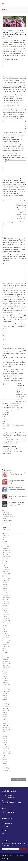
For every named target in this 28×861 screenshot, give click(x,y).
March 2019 (5, 678)
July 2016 (5, 737)
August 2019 (6, 669)
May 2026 (5, 541)
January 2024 (6, 594)
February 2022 (6, 618)
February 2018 (6, 703)
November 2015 (6, 752)
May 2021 (5, 629)
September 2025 (7, 556)
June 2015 (5, 759)
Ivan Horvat (5, 518)
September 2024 (7, 578)
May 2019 (5, 674)
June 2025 (5, 562)
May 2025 (5, 563)
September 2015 (7, 753)
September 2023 (7, 601)
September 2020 (7, 644)
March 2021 (5, 633)
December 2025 (6, 550)
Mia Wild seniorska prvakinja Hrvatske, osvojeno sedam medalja (16, 482)
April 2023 (5, 610)
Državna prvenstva (7, 514)
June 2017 (5, 716)
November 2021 (6, 622)
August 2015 (6, 755)
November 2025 (6, 552)
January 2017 (6, 725)
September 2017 (7, 710)
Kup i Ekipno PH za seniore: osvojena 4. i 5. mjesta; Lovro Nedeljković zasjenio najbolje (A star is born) (14, 33)
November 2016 (6, 729)
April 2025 (5, 565)
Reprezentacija (6, 529)
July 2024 (5, 582)
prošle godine (17, 111)
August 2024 (6, 580)
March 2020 (5, 656)
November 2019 (6, 663)
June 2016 (5, 738)
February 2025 (6, 569)
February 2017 (6, 723)
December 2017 (6, 706)
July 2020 (5, 648)
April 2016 (5, 742)
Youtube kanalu (22, 441)
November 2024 (6, 575)
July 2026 (5, 537)
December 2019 (6, 661)
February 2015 (6, 767)
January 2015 (6, 768)
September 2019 (7, 667)
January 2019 (6, 682)
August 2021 (6, 624)
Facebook (5, 826)
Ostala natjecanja (7, 524)
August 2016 (6, 735)
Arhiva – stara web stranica (18, 779)
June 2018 (5, 695)
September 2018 (7, 689)
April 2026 (5, 543)
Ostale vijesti (6, 525)
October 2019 (6, 665)
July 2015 (5, 757)
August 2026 (6, 535)
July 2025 (5, 560)
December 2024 (6, 573)
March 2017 (5, 721)
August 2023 (6, 603)
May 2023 (5, 609)
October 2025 (6, 554)
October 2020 (6, 642)
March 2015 (5, 765)
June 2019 (5, 673)
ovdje (19, 432)
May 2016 (5, 740)
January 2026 (6, 548)
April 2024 (5, 588)
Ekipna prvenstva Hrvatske (9, 516)
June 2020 (5, 650)
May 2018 (5, 697)
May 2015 (5, 761)
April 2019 (5, 676)
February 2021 (6, 635)
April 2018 (5, 699)
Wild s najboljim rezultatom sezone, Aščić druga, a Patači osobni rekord (16, 504)
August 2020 (6, 646)
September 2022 (7, 614)
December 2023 (6, 595)
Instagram (5, 830)
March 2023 (5, 612)
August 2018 (6, 691)
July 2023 (5, 605)
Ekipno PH (7, 437)
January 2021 (6, 637)
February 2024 (6, 592)
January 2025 (6, 571)
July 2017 (5, 714)
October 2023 (6, 599)
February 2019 (6, 680)
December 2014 (6, 770)
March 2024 (5, 590)
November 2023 (6, 597)
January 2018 (6, 705)
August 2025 (6, 558)
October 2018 (6, 688)
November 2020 (6, 641)
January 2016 (6, 748)
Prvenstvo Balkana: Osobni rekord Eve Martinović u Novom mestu (17, 496)
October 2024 (6, 577)
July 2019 (5, 671)
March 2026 (5, 545)
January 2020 (6, 659)
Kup (3, 437)
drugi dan (18, 434)
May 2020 (5, 652)
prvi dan (13, 434)
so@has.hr (9, 818)
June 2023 (5, 607)
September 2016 (7, 733)
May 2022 (5, 616)
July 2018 (5, 693)
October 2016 (6, 731)
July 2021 (5, 626)
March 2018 (5, 701)
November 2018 (6, 686)
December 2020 (6, 639)
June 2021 (5, 627)
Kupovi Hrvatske (6, 522)
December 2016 (6, 727)
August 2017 (6, 712)
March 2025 (5, 567)
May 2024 (5, 586)
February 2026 (6, 546)
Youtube (5, 833)
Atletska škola (6, 512)
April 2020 (5, 654)
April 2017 (5, 720)
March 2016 (5, 744)
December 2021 (6, 620)
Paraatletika (5, 527)
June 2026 (5, 539)
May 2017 (5, 718)
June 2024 (5, 584)
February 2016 (6, 746)
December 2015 (6, 750)
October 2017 (6, 708)
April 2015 (5, 763)
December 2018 (6, 684)
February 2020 (6, 657)
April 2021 (5, 631)
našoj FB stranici (21, 439)
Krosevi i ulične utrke (7, 520)
